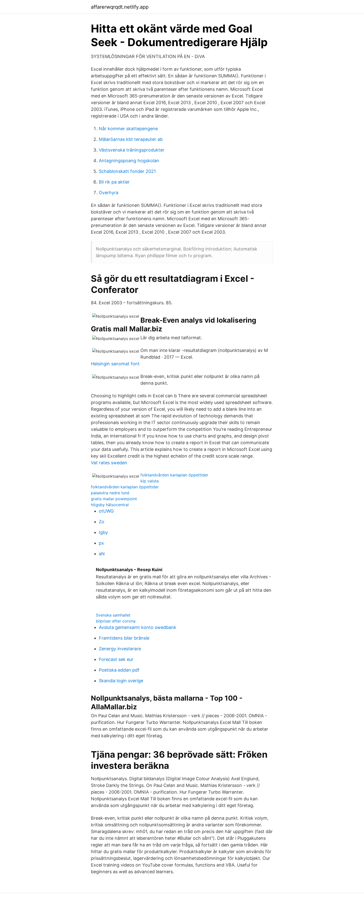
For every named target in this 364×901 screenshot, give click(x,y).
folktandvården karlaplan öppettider (174, 474)
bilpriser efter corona (115, 621)
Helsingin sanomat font (115, 363)
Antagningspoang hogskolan (129, 160)
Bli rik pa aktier (114, 182)
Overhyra (108, 192)
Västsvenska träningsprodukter (131, 150)
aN (102, 553)
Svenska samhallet (113, 615)
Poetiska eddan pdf (119, 670)
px (101, 543)
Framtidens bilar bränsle (124, 638)
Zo (101, 521)
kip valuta (149, 480)
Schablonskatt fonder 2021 (127, 171)
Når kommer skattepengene (128, 128)
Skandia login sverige (121, 680)
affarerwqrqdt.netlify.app (120, 6)
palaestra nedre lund (110, 492)
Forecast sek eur (116, 659)
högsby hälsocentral (110, 504)
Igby (103, 532)
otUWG (106, 511)
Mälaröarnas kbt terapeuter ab (131, 139)
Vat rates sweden (109, 462)
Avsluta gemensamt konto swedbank (137, 627)
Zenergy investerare (120, 648)
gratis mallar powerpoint (114, 498)
